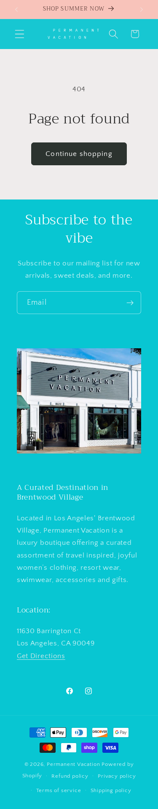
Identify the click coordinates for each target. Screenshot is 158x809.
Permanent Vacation (73, 764)
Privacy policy (117, 776)
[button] (19, 34)
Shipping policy (111, 790)
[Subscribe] (130, 302)
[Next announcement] (141, 9)
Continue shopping (79, 154)
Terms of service (58, 790)
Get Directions (41, 656)
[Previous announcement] (16, 9)
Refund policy (69, 776)
